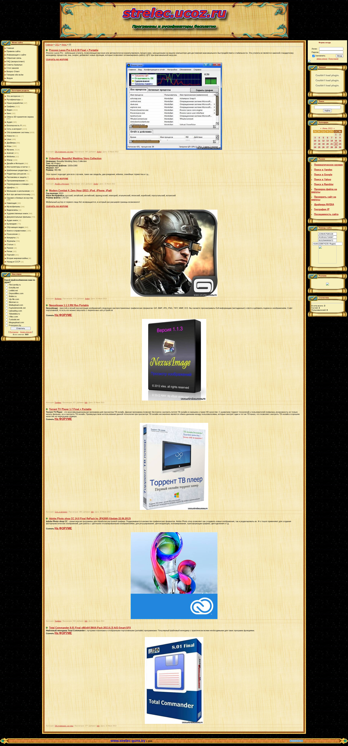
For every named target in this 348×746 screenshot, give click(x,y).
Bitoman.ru (13, 302)
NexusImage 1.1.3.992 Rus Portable (69, 305)
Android (10, 153)
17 (315, 144)
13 (327, 141)
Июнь (64, 45)
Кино (9, 113)
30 (340, 147)
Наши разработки (15, 103)
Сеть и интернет (14, 129)
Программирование (16, 181)
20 (327, 144)
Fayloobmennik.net (17, 308)
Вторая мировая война (17, 258)
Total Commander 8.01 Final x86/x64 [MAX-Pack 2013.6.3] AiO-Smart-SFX (90, 627)
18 (319, 144)
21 (332, 144)
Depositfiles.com (16, 293)
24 (315, 147)
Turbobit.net (14, 319)
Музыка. (10, 150)
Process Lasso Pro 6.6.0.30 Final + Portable (73, 50)
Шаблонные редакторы (17, 170)
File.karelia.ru (15, 285)
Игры (9, 146)
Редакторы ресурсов (16, 174)
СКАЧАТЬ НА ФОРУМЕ (57, 59)
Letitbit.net (13, 290)
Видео (9, 110)
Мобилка (11, 156)
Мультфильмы (13, 206)
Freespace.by (15, 325)
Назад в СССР (13, 262)
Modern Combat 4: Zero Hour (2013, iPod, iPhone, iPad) (80, 190)
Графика (10, 106)
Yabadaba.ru (14, 314)
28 (332, 147)
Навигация (11, 203)
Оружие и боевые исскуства (20, 198)
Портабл (10, 255)
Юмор (9, 160)
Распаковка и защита (16, 177)
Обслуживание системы (18, 132)
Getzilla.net (14, 288)
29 (336, 147)
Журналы (11, 241)
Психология (12, 234)
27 (327, 147)
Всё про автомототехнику (18, 194)
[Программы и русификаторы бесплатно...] (327, 263)
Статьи (10, 244)
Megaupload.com (16, 322)
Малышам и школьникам (18, 191)
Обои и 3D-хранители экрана (20, 117)
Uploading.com (15, 311)
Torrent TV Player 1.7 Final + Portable (70, 409)
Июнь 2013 (327, 128)
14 (332, 141)
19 (323, 144)
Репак (9, 251)
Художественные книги (17, 213)
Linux (9, 139)
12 (323, 141)
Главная (49, 45)
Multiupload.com (16, 305)
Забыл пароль (322, 59)
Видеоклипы (12, 210)
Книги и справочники (16, 231)
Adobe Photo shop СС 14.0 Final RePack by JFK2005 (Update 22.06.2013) (90, 518)
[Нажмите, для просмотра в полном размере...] (174, 296)
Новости (10, 136)
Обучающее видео (15, 227)
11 (319, 141)
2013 (57, 45)
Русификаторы (13, 99)
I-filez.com (13, 317)
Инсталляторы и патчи (17, 167)
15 (336, 141)
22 (336, 144)
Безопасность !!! (14, 125)
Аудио (9, 122)
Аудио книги (12, 220)
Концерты (11, 237)
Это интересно (13, 96)
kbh (86, 402)
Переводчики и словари (18, 184)
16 (340, 141)
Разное (10, 248)
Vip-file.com (14, 299)
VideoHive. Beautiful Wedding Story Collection (75, 158)
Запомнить (320, 56)
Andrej (99, 152)
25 (319, 147)
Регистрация (333, 59)
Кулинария (11, 224)
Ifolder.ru (12, 296)
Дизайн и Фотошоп (15, 163)
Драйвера (11, 143)
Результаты (14, 332)
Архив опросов (26, 332)
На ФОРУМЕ (63, 315)
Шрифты (11, 187)
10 (315, 141)
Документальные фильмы (19, 217)
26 (323, 147)
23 (340, 144)
